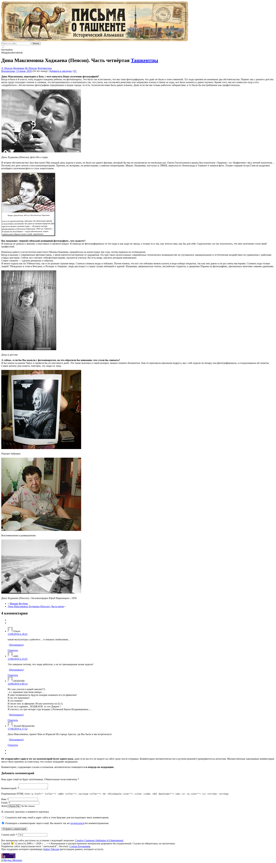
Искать (36, 43)
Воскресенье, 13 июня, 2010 (16, 71)
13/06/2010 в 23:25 (17, 659)
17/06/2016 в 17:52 (17, 728)
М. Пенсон (31, 68)
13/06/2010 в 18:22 (17, 634)
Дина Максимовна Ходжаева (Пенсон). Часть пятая (36, 606)
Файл (4, 806)
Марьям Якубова (19, 603)
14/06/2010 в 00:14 (17, 683)
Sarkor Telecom (51, 849)
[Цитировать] (16, 645)
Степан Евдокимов (79, 846)
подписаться (77, 823)
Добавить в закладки (60, 71)
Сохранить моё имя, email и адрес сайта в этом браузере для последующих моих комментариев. (57, 817)
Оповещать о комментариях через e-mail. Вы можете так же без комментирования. (56, 823)
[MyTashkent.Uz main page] (138, 21)
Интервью (18, 68)
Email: (5, 802)
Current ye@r (9, 834)
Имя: (4, 799)
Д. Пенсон (7, 68)
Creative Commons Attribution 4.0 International (99, 840)
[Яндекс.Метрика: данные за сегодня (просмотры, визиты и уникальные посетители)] (11, 860)
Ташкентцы (144, 60)
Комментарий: (10, 788)
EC (75, 71)
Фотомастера (45, 68)
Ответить (13, 650)
